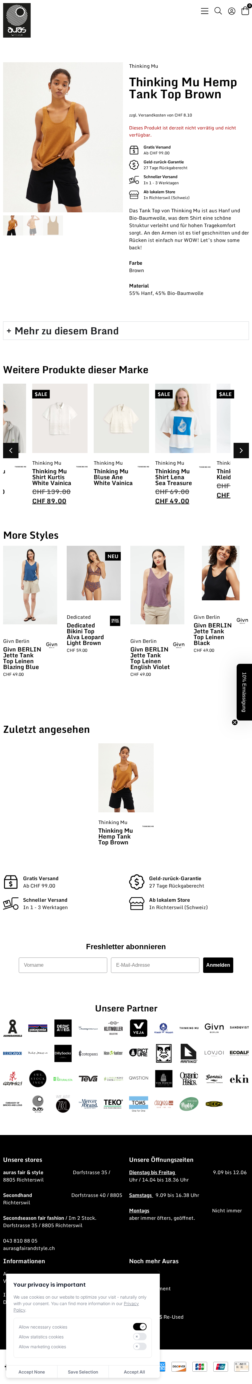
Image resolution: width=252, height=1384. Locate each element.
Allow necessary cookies (43, 1326)
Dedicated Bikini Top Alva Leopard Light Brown (85, 633)
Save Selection (83, 1371)
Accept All (134, 1371)
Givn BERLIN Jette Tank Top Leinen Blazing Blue (22, 658)
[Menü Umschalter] (204, 11)
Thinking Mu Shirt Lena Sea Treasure (147, 477)
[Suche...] (218, 11)
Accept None (31, 1371)
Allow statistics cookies (41, 1336)
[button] (241, 450)
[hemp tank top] (63, 137)
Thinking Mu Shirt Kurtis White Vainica (25, 477)
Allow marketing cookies (42, 1346)
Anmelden (218, 965)
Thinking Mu (143, 66)
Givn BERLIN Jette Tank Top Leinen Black (213, 633)
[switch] (140, 1326)
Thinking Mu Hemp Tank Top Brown (115, 836)
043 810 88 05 (20, 1241)
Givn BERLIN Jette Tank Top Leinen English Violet (150, 658)
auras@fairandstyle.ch (29, 1248)
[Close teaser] (235, 722)
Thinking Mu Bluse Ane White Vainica (87, 477)
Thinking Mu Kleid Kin (208, 474)
